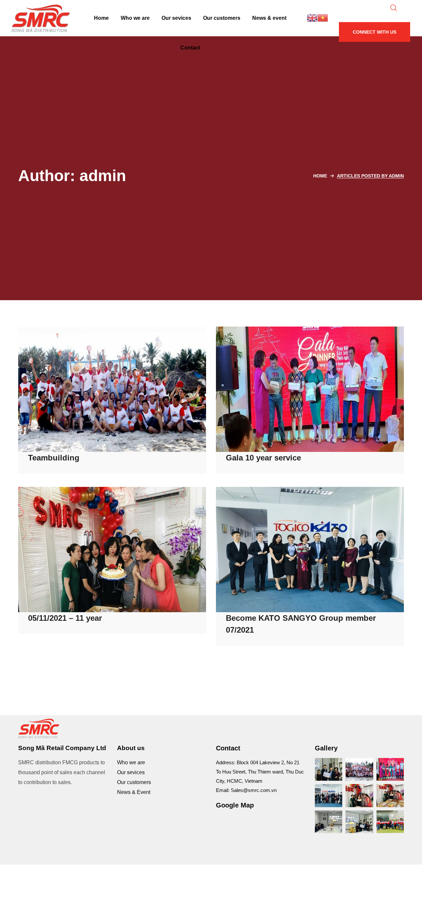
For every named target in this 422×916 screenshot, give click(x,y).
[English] (312, 17)
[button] (374, 32)
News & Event (133, 792)
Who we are (131, 762)
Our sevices (131, 772)
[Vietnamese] (322, 17)
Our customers (134, 782)
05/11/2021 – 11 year (65, 618)
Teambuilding (53, 457)
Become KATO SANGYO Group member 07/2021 (301, 624)
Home (320, 175)
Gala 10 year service (263, 457)
